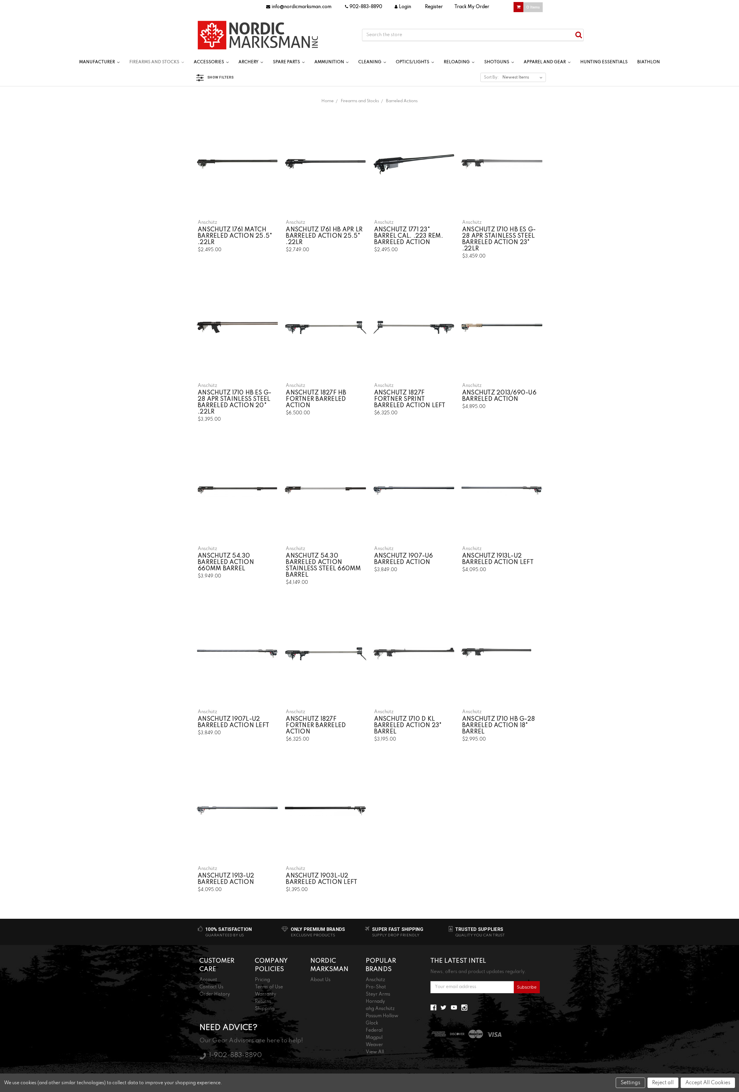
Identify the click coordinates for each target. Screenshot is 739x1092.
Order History (214, 994)
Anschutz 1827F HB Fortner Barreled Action (316, 399)
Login (405, 7)
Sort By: (491, 77)
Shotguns (497, 62)
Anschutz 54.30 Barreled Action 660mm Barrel (226, 562)
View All (375, 1052)
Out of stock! (325, 332)
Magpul (374, 1037)
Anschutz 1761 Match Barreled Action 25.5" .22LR (235, 236)
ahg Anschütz (380, 1009)
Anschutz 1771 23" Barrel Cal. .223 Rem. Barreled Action (408, 236)
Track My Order (471, 7)
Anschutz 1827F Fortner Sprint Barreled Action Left (409, 399)
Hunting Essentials (604, 62)
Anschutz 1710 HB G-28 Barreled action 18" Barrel (498, 725)
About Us (320, 980)
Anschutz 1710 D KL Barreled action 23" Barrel (408, 725)
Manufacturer (97, 62)
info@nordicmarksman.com (301, 7)
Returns (263, 1001)
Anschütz (375, 980)
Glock (372, 1023)
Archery (248, 62)
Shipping (265, 1009)
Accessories (209, 62)
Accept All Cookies (707, 1082)
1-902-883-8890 (235, 1055)
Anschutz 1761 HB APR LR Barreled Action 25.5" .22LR (324, 236)
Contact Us (211, 987)
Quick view (237, 159)
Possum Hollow (382, 1016)
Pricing (262, 980)
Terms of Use (269, 987)
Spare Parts (287, 62)
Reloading (457, 62)
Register (434, 7)
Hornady (375, 1001)
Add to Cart (237, 169)
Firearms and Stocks (154, 62)
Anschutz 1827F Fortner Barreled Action (316, 725)
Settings (630, 1082)
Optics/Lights (413, 62)
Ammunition (329, 62)
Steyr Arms (378, 994)
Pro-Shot (376, 987)
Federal (374, 1030)
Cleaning (370, 62)
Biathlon (648, 62)
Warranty (265, 994)
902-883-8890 (366, 7)
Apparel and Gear (545, 62)
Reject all (663, 1082)
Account (208, 980)
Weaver (374, 1045)
